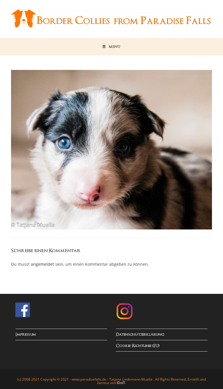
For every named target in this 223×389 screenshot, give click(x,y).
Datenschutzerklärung (140, 334)
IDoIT (121, 382)
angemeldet (42, 264)
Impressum (25, 334)
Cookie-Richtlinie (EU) (138, 346)
